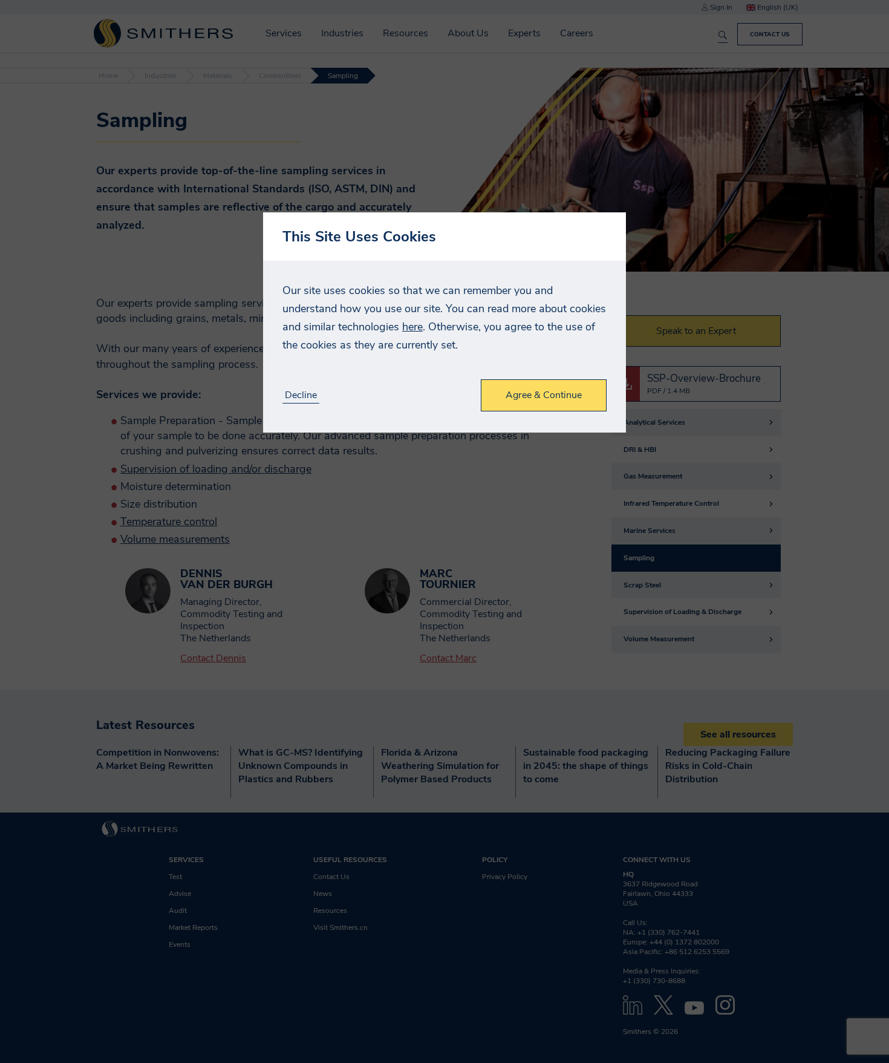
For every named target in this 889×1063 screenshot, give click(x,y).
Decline (301, 395)
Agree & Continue (544, 395)
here (412, 326)
